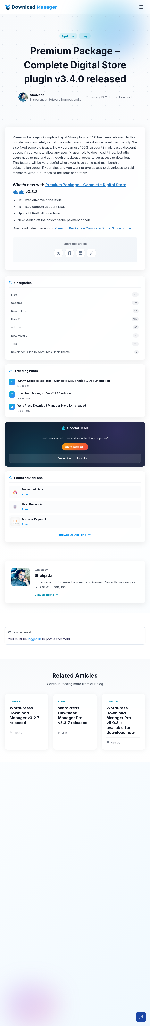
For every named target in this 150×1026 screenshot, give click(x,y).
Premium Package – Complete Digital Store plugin (93, 228)
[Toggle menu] (141, 7)
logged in (34, 639)
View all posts (44, 594)
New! (21, 220)
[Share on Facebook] (69, 253)
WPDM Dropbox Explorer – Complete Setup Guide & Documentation (63, 380)
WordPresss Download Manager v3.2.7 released (24, 715)
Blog (85, 36)
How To (74, 319)
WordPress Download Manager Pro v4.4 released (51, 405)
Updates (68, 36)
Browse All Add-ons (72, 534)
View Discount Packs (72, 458)
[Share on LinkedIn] (80, 253)
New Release (74, 311)
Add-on (74, 327)
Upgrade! (24, 213)
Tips (74, 343)
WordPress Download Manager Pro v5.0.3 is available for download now (120, 720)
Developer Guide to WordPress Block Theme (74, 352)
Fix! (19, 200)
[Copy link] (91, 253)
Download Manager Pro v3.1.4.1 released (45, 393)
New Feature (74, 335)
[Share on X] (58, 253)
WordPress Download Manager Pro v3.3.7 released (73, 715)
